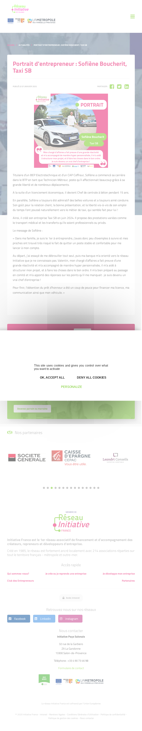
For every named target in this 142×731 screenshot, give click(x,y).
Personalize (71, 386)
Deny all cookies (91, 377)
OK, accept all (52, 377)
